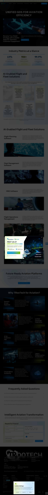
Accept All (17, 492)
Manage (30, 492)
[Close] (32, 483)
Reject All (24, 492)
